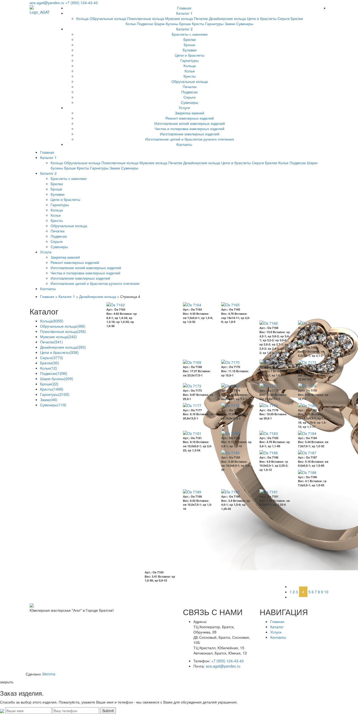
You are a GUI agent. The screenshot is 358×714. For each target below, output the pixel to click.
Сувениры (244, 23)
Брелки (297, 18)
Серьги (284, 18)
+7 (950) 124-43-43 (81, 2)
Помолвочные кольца (145, 18)
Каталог (277, 626)
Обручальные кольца (108, 18)
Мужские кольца (179, 18)
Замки (230, 23)
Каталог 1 (184, 13)
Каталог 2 (184, 28)
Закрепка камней (189, 112)
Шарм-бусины (166, 23)
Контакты (184, 144)
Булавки (190, 49)
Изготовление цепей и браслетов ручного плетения (189, 139)
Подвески (145, 23)
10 (326, 591)
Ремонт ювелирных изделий (189, 118)
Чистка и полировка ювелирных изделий (189, 128)
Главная (184, 7)
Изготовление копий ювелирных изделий (189, 123)
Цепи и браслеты (261, 18)
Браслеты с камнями (190, 34)
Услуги (184, 107)
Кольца (82, 18)
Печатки (201, 18)
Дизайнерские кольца (227, 18)
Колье (131, 23)
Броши (185, 23)
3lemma (48, 673)
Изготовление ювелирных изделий (189, 133)
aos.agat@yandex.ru (47, 2)
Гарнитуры (214, 23)
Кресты (198, 23)
